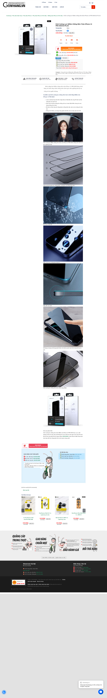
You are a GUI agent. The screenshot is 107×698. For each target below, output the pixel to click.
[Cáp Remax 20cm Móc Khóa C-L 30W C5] (56, 503)
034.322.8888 (76, 458)
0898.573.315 (72, 64)
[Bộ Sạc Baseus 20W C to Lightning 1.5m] (39, 505)
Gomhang (8, 15)
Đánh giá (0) (26, 490)
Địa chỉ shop (40, 581)
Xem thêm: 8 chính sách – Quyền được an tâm (53, 557)
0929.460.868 (74, 62)
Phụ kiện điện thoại (17, 15)
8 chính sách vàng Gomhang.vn (70, 68)
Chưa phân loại (64, 72)
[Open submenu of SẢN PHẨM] (49, 7)
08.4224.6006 (70, 52)
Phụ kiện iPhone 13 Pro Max (40, 15)
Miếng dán (70, 72)
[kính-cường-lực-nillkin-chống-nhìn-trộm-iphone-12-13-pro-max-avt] (33, 39)
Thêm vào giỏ (58, 50)
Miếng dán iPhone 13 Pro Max (55, 15)
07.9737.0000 (87, 571)
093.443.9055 (70, 55)
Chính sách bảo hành (43, 584)
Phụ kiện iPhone (27, 15)
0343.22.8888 (72, 66)
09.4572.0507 (37, 460)
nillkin (66, 73)
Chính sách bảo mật (33, 584)
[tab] (21, 83)
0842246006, (66, 436)
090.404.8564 (76, 456)
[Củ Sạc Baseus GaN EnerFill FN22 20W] (73, 505)
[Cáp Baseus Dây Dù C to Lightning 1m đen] (22, 503)
